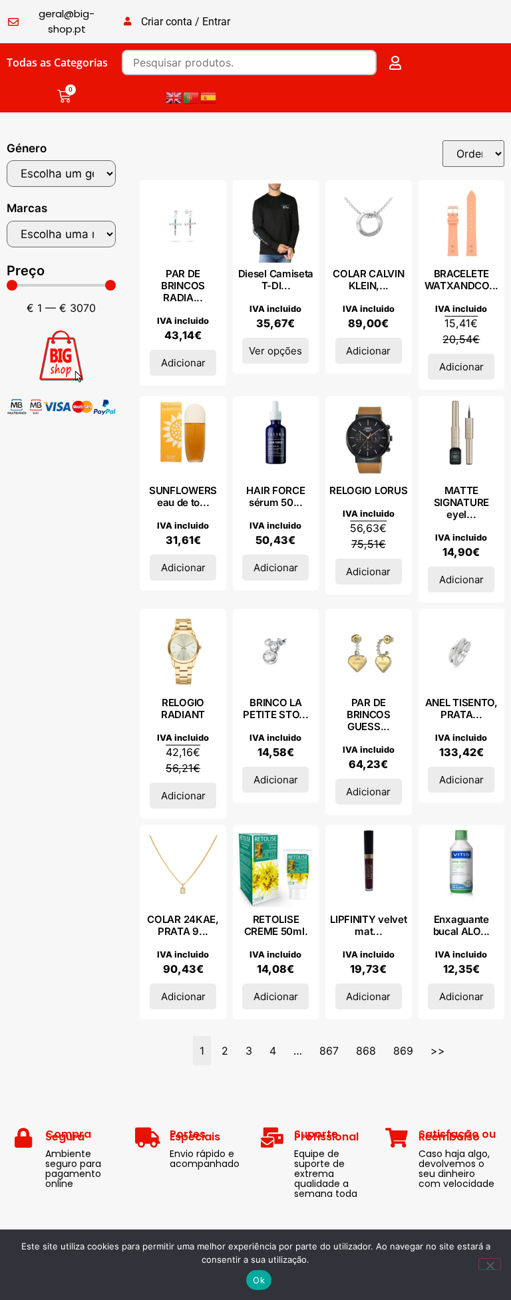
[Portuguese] (191, 96)
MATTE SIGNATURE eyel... (461, 502)
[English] (174, 96)
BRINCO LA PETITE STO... (275, 708)
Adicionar (183, 362)
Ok (259, 1280)
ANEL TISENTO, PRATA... (461, 708)
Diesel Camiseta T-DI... (276, 279)
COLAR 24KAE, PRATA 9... (182, 925)
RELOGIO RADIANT (183, 708)
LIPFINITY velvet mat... (368, 925)
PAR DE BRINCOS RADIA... (183, 285)
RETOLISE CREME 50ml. (276, 925)
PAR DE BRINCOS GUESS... (369, 714)
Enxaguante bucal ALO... (461, 925)
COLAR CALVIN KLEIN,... (368, 279)
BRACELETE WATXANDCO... (461, 279)
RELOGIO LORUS (368, 490)
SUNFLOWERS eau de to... (183, 496)
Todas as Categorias (57, 62)
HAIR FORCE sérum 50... (275, 496)
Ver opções (275, 350)
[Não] (489, 1264)
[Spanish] (209, 96)
